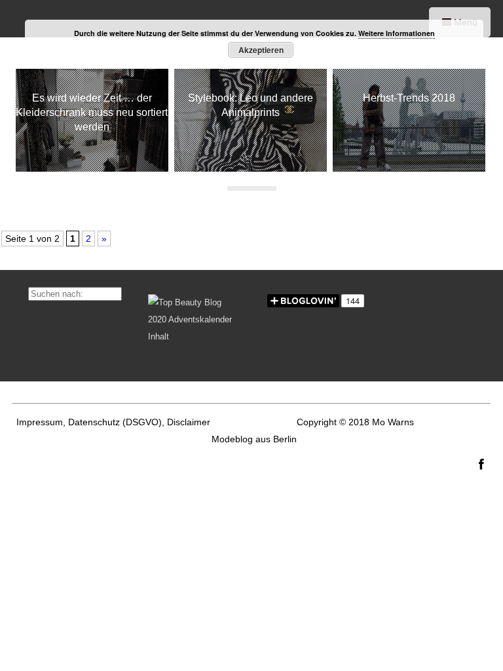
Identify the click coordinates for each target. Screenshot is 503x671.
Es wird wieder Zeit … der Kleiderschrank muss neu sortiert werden (92, 112)
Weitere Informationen (396, 33)
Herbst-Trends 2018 (409, 98)
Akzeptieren (261, 50)
